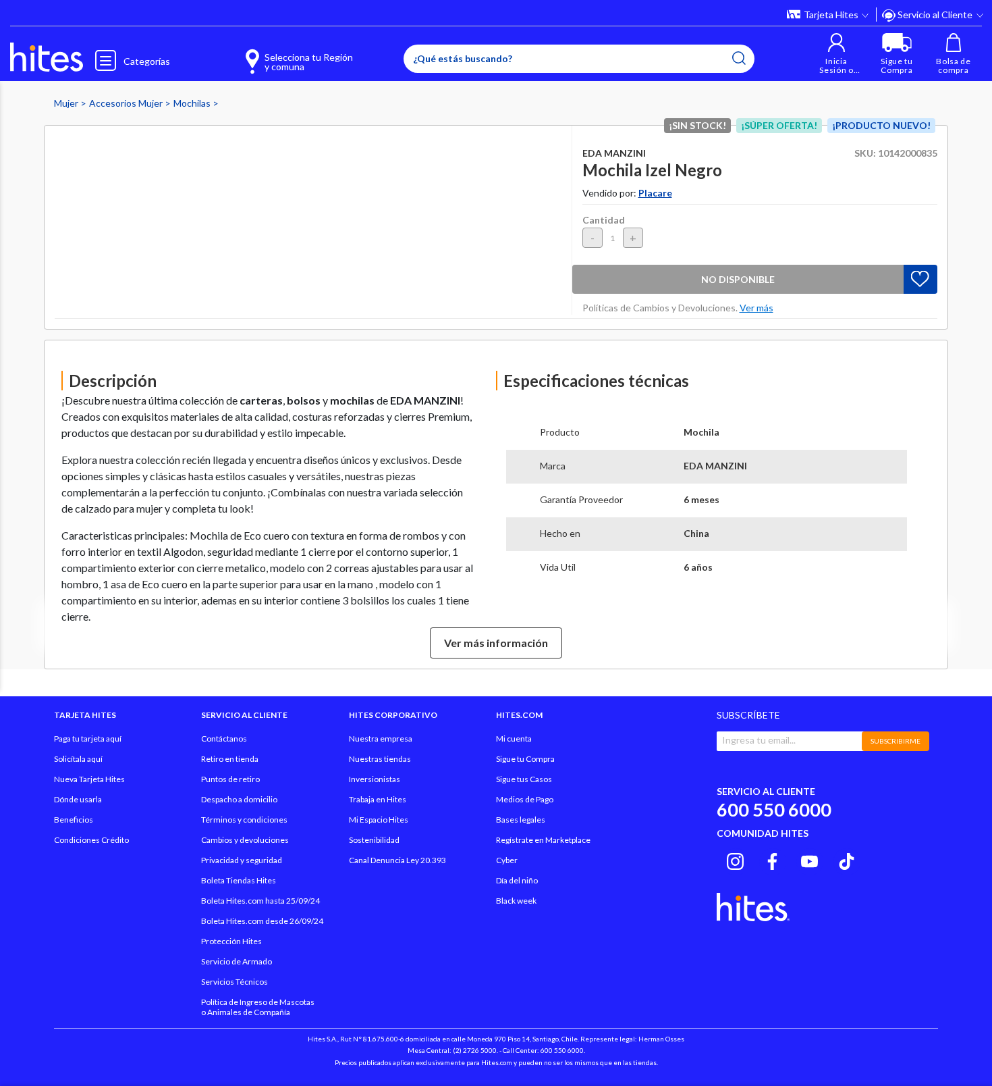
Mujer (67, 103)
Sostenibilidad (374, 840)
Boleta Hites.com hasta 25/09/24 (260, 901)
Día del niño (517, 880)
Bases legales (520, 819)
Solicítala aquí (78, 759)
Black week (516, 901)
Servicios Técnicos (234, 982)
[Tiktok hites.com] (846, 859)
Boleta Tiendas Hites (238, 880)
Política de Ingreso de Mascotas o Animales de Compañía (257, 1007)
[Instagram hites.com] (735, 859)
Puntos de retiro (230, 779)
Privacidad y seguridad (241, 860)
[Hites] (46, 57)
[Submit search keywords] (739, 58)
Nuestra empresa (380, 738)
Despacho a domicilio (239, 799)
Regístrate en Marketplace (543, 840)
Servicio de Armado (236, 961)
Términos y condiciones (244, 819)
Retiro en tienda (229, 759)
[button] (836, 53)
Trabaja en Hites (377, 799)
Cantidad (603, 220)
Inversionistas (374, 779)
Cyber (507, 860)
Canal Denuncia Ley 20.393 (397, 860)
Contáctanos (224, 738)
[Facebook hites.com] (772, 859)
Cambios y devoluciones (245, 840)
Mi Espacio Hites (378, 819)
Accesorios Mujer (127, 103)
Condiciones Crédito (91, 840)
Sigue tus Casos (524, 779)
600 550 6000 (774, 809)
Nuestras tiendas (380, 759)
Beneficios (73, 819)
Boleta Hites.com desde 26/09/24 (262, 921)
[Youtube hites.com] (809, 859)
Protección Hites (231, 941)
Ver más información (496, 642)
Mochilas (193, 103)
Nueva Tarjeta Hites (89, 779)
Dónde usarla (78, 799)
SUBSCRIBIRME (895, 741)
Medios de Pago (524, 799)
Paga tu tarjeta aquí (87, 738)
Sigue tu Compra (525, 759)
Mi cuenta (514, 738)
